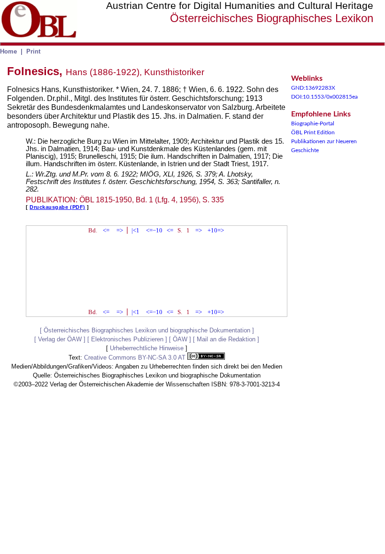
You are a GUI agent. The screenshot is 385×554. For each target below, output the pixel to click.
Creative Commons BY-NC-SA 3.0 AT (135, 357)
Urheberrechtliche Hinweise (147, 348)
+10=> (216, 230)
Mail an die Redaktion (226, 339)
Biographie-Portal (312, 123)
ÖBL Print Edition (313, 132)
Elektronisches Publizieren (127, 339)
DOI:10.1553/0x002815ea (324, 97)
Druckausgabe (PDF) (57, 207)
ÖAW (180, 339)
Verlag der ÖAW (60, 339)
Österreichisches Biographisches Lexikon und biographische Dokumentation (147, 330)
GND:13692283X (313, 88)
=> (119, 230)
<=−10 (154, 230)
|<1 (135, 230)
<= (106, 230)
